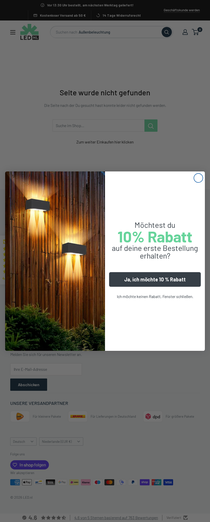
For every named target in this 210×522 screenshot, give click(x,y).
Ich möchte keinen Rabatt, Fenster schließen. (155, 296)
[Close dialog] (198, 177)
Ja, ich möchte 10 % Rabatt (155, 279)
